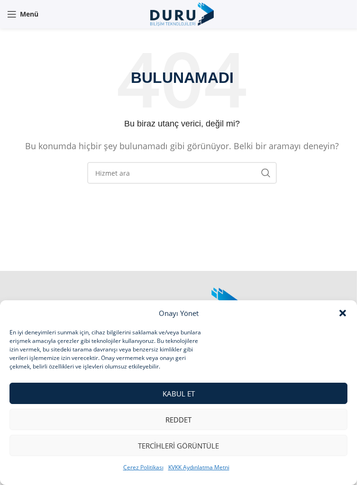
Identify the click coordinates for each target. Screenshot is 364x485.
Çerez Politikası (143, 467)
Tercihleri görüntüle (178, 445)
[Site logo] (181, 13)
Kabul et (179, 393)
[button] (342, 313)
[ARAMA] (266, 173)
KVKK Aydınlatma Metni (198, 467)
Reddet (178, 419)
